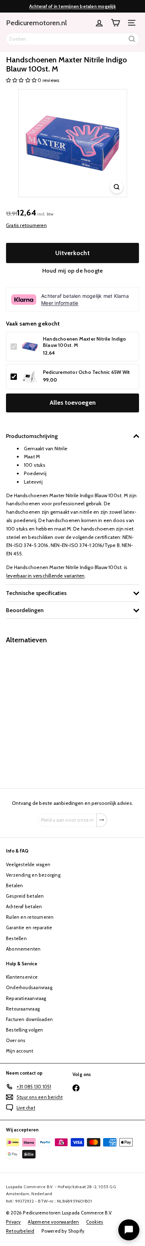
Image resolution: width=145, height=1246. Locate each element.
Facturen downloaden (29, 1019)
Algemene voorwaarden (53, 1222)
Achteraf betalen (24, 906)
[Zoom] (116, 186)
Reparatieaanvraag (26, 998)
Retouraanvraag (23, 1009)
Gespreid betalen (25, 896)
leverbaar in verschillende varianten (45, 576)
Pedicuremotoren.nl (36, 23)
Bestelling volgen (24, 1030)
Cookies (94, 1222)
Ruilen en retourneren (29, 917)
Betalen (14, 885)
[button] (22, 80)
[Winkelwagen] (115, 23)
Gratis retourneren (26, 225)
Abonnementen (23, 949)
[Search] (132, 39)
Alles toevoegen (73, 402)
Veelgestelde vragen (28, 864)
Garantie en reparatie (29, 927)
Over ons (16, 1040)
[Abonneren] (101, 820)
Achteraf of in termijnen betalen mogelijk (72, 6)
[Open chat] (128, 1229)
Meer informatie (59, 303)
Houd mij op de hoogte (72, 270)
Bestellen (16, 938)
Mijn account (19, 1051)
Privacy (13, 1222)
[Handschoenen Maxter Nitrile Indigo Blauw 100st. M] (50, 712)
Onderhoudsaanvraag (29, 987)
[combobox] (72, 39)
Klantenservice (22, 977)
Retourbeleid (20, 1231)
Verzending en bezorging (33, 875)
